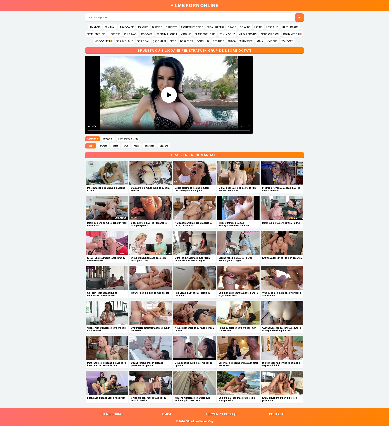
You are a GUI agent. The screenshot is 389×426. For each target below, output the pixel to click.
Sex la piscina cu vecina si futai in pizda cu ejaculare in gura (192, 189)
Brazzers (186, 41)
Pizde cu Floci (269, 34)
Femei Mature (96, 34)
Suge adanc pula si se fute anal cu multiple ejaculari (149, 224)
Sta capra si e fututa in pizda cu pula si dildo (150, 189)
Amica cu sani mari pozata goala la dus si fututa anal (193, 224)
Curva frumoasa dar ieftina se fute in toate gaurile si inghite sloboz (281, 329)
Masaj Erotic (248, 34)
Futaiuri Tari (215, 27)
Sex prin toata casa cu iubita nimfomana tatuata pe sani (102, 294)
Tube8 (232, 41)
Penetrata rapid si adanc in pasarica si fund (106, 189)
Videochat (102, 41)
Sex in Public (125, 41)
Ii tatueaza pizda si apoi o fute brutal (106, 397)
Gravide (245, 27)
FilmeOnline (194, 5)
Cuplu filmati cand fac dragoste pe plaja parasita (237, 399)
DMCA (166, 414)
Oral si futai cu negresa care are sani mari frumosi (106, 329)
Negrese (115, 34)
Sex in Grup (227, 34)
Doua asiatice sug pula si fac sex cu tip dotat (193, 364)
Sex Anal (110, 27)
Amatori (95, 27)
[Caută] (299, 17)
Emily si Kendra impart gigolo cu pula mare (279, 399)
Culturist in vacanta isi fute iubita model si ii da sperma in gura (192, 259)
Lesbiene (272, 27)
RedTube (218, 41)
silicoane (164, 146)
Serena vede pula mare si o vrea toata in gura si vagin (235, 259)
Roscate (147, 34)
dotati (115, 146)
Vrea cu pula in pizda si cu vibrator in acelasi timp (281, 294)
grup (126, 146)
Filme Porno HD (205, 34)
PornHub (203, 41)
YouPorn (287, 41)
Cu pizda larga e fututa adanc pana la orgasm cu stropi (238, 294)
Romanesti (290, 34)
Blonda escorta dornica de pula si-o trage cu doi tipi (281, 364)
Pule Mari (130, 34)
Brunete (171, 27)
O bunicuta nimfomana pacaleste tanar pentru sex (148, 259)
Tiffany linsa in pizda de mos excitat (150, 293)
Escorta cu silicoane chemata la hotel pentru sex (238, 364)
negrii (136, 146)
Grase (232, 27)
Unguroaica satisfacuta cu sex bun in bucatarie (150, 329)
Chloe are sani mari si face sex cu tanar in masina (148, 399)
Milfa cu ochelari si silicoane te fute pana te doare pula (237, 189)
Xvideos (272, 41)
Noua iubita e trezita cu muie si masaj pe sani (194, 329)
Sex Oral (143, 41)
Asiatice (143, 27)
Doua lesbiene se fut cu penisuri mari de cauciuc (107, 224)
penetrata (149, 146)
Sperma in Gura (166, 34)
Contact (276, 414)
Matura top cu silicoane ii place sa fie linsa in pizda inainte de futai (106, 364)
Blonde (157, 27)
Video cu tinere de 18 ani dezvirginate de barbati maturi (234, 224)
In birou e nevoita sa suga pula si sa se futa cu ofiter (281, 189)
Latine (258, 27)
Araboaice (127, 27)
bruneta (103, 146)
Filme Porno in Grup (128, 138)
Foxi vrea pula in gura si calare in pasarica (192, 294)
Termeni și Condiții (221, 414)
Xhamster (246, 41)
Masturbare (290, 27)
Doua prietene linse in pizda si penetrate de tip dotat (147, 364)
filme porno (112, 414)
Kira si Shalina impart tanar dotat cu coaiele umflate (106, 259)
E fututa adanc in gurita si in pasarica (282, 258)
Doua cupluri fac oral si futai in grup (281, 223)
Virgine (186, 34)
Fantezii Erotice (192, 27)
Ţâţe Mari (159, 41)
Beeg (173, 41)
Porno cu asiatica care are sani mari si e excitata (237, 329)
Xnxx (259, 41)
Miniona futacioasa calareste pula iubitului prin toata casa (192, 399)
